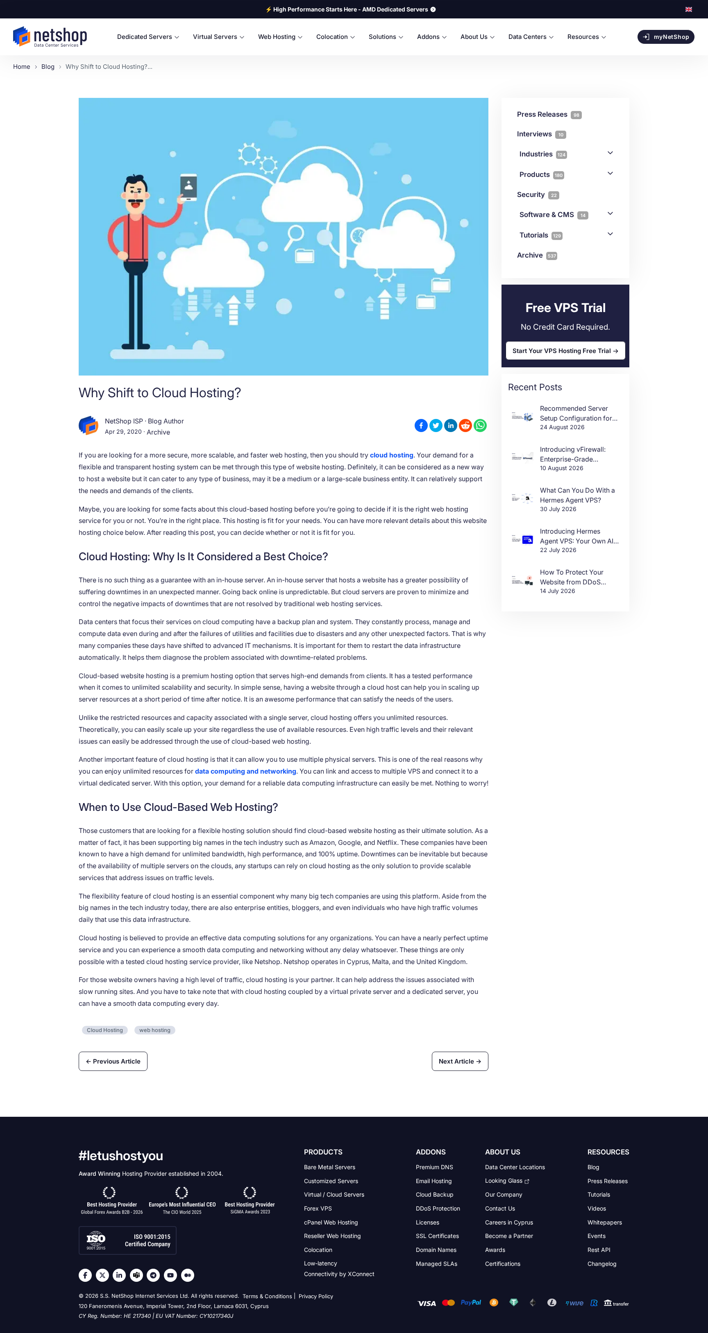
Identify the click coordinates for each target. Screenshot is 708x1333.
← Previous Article (113, 1061)
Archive (158, 432)
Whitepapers (605, 1221)
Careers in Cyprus (509, 1221)
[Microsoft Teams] (138, 1275)
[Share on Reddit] (465, 425)
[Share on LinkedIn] (450, 425)
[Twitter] (104, 1275)
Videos (597, 1208)
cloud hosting (391, 455)
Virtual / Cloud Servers (334, 1194)
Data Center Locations (515, 1166)
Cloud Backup (435, 1194)
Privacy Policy (316, 1296)
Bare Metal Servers (329, 1166)
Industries (542, 154)
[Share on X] (435, 425)
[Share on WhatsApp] (480, 425)
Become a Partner (509, 1235)
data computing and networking (245, 771)
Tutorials (540, 235)
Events (597, 1235)
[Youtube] (172, 1275)
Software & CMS (552, 214)
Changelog (602, 1263)
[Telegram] (155, 1275)
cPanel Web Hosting (331, 1221)
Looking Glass (503, 1180)
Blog (593, 1166)
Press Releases (608, 1180)
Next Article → (460, 1061)
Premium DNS (434, 1166)
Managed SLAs (436, 1263)
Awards (495, 1249)
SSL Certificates (437, 1235)
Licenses (427, 1221)
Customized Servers (331, 1180)
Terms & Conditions (267, 1296)
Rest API (599, 1249)
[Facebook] (87, 1275)
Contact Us (500, 1208)
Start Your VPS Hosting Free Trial (562, 350)
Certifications (502, 1263)
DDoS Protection (438, 1208)
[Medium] (189, 1275)
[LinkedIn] (121, 1275)
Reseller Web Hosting (332, 1235)
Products (541, 174)
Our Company (503, 1194)
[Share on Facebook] (421, 425)
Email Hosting (434, 1180)
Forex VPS (318, 1208)
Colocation (318, 1249)
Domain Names (436, 1249)
